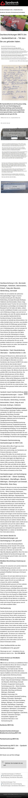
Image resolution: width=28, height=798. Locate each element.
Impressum (16, 796)
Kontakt (20, 796)
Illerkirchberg (3, 300)
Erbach (20, 302)
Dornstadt (10, 300)
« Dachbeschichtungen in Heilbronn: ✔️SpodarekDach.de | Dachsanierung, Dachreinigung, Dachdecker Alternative (12, 775)
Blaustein (18, 298)
